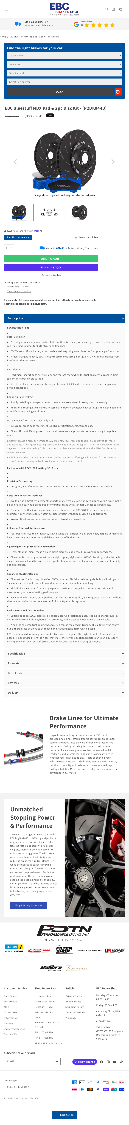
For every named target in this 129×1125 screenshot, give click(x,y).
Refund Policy (73, 1001)
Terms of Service (75, 1012)
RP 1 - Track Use (44, 1032)
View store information (19, 291)
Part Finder (10, 996)
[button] (6, 9)
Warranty (70, 1018)
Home (3, 36)
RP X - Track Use (44, 1038)
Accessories (10, 1012)
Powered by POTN (31, 1098)
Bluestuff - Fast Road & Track (47, 1025)
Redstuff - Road (44, 1007)
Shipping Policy (74, 1007)
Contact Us (10, 1034)
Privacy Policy (73, 996)
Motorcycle (10, 1001)
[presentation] (16, 162)
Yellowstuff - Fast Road (45, 1015)
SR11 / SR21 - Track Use (48, 1043)
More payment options (51, 275)
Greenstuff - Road (45, 1001)
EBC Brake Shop (16, 1098)
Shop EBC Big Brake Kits (28, 905)
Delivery (9, 1023)
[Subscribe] (56, 1061)
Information (11, 1018)
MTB (6, 1007)
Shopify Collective (14, 1029)
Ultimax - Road (43, 996)
